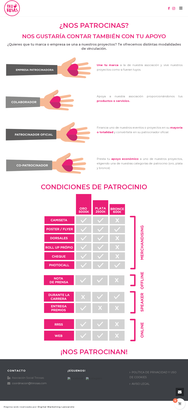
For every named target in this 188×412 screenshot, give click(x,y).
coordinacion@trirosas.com (29, 383)
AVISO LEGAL (141, 383)
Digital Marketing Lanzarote (56, 407)
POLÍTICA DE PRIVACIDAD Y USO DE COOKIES (152, 375)
